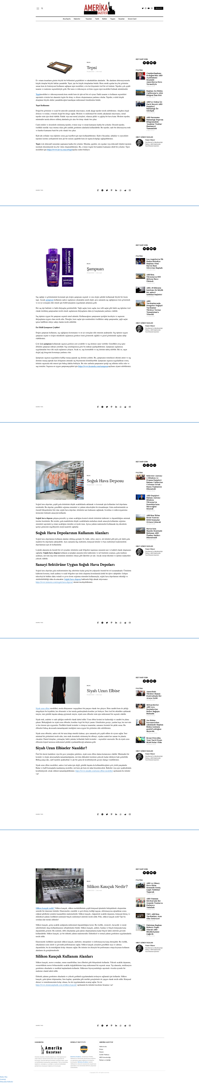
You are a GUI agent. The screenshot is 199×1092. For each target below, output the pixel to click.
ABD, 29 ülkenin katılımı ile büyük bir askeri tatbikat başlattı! (154, 291)
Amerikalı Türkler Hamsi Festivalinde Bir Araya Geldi (154, 694)
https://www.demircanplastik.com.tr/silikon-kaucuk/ (56, 985)
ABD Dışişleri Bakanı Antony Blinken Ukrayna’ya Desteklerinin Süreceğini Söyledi (153, 502)
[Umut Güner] (139, 143)
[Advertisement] (98, 39)
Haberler (77, 19)
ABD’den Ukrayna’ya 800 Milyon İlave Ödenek (153, 277)
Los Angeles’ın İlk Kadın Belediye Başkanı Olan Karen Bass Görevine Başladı (154, 263)
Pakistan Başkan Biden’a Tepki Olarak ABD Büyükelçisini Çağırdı (154, 929)
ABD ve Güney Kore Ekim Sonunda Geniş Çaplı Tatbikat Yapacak (153, 887)
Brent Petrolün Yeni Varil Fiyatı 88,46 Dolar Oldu (154, 740)
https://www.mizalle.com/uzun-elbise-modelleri (94, 770)
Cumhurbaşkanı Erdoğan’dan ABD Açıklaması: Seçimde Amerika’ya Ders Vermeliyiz (154, 78)
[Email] (151, 8)
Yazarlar (89, 19)
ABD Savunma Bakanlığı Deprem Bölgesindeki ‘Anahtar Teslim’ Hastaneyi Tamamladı (154, 123)
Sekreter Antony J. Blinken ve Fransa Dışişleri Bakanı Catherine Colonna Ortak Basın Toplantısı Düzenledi (154, 482)
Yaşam (112, 19)
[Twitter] (142, 8)
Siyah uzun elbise (43, 708)
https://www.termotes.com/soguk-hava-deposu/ (54, 582)
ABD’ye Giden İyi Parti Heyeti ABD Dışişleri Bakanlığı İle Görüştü (154, 106)
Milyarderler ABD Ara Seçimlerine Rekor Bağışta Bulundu (153, 709)
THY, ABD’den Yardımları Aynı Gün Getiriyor (154, 916)
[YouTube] (148, 8)
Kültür (104, 19)
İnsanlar (122, 19)
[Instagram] (145, 8)
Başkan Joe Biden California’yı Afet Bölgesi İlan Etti (154, 93)
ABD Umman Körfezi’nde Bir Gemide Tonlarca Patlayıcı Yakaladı (154, 903)
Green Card (132, 19)
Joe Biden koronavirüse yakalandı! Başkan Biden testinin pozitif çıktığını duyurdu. (154, 725)
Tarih (97, 19)
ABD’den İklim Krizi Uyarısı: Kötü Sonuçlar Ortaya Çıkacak (153, 518)
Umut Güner (150, 140)
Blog (88, 62)
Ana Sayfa (66, 19)
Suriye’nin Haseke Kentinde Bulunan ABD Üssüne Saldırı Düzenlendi (154, 533)
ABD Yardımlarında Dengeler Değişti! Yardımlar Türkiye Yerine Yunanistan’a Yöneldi (154, 307)
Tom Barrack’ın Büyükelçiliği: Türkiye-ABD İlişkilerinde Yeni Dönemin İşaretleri (154, 144)
